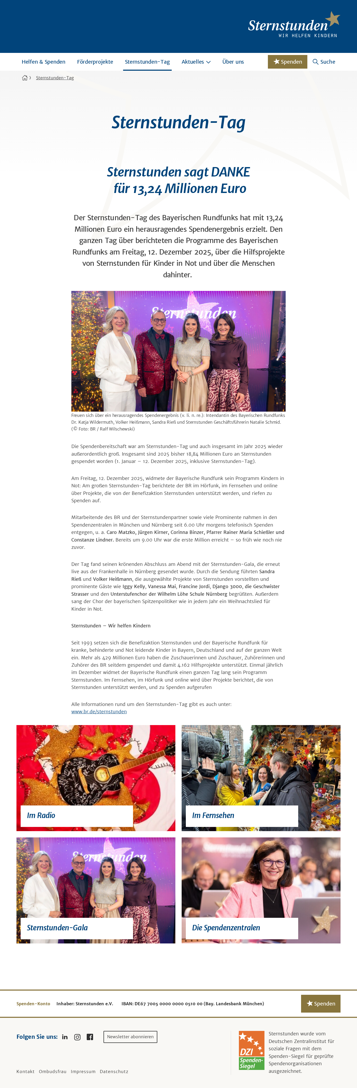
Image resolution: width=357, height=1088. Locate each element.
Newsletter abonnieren (130, 1036)
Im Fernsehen (213, 815)
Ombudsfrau (53, 1071)
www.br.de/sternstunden (99, 712)
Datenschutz (114, 1071)
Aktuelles (193, 61)
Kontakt (25, 1071)
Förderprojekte (95, 61)
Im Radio (41, 815)
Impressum (83, 1071)
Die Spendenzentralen (226, 927)
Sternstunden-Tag (147, 61)
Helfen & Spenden (43, 61)
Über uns (233, 61)
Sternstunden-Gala (57, 927)
